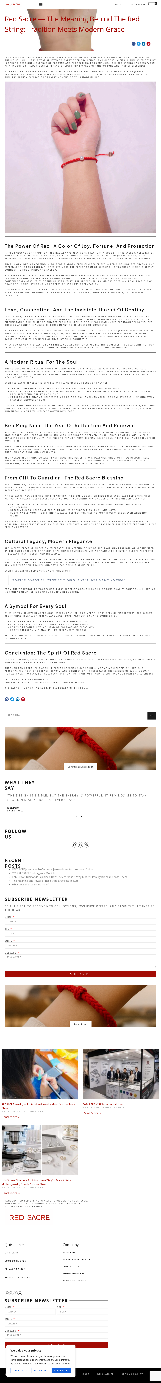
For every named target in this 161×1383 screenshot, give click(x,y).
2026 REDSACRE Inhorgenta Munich (33, 873)
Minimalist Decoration (80, 766)
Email (9, 941)
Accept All (61, 1370)
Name (9, 917)
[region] (40, 1361)
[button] (40, 4)
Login (118, 4)
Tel (7, 929)
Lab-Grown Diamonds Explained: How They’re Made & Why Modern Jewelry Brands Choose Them (69, 877)
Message (11, 953)
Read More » (11, 1117)
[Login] (125, 4)
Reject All (41, 1370)
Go (152, 715)
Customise (20, 1370)
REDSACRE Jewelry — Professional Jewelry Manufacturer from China (52, 869)
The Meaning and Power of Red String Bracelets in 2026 (45, 880)
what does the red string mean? (31, 884)
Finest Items (80, 1024)
